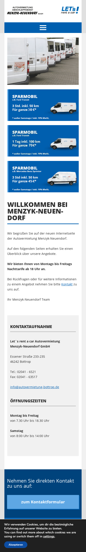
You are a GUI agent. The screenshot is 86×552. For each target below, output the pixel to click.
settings (48, 537)
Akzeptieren (16, 544)
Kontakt (67, 284)
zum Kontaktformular (43, 501)
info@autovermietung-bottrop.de (34, 387)
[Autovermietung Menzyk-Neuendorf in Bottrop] (25, 13)
